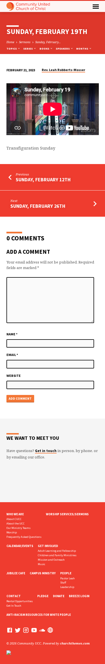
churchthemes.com (75, 643)
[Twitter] (18, 630)
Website (13, 376)
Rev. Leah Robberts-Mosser (63, 70)
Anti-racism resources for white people (38, 615)
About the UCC (15, 523)
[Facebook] (9, 630)
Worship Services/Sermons (67, 514)
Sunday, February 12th (43, 179)
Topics (11, 48)
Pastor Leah (67, 578)
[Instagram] (26, 630)
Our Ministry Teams (18, 528)
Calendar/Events (19, 546)
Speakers (63, 48)
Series (28, 48)
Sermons (25, 42)
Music (41, 564)
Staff (63, 582)
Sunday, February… (48, 42)
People (65, 573)
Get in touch (46, 450)
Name (12, 334)
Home (10, 42)
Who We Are (15, 514)
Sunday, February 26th (37, 206)
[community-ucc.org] (50, 630)
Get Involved (48, 546)
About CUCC (14, 519)
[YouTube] (34, 630)
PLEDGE (42, 596)
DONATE (58, 596)
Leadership (67, 587)
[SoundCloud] (42, 630)
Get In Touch (13, 605)
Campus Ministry (43, 573)
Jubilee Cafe (15, 573)
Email (12, 355)
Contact (13, 596)
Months (82, 48)
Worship (11, 532)
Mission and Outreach (51, 560)
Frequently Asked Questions (23, 537)
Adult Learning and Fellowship (57, 551)
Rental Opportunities (19, 601)
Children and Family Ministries (57, 555)
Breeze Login (79, 596)
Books (44, 48)
